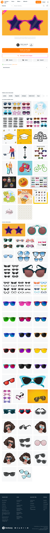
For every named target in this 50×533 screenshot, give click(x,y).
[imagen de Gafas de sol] (38, 396)
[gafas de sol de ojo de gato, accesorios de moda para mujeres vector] (34, 271)
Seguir (31, 45)
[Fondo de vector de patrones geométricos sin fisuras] (25, 211)
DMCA (17, 502)
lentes (4, 95)
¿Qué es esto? (14, 64)
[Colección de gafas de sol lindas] (40, 152)
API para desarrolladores (5, 510)
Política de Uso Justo (42, 530)
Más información (6, 66)
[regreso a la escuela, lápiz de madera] (25, 196)
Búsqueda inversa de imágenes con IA (6, 513)
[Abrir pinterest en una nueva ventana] (21, 527)
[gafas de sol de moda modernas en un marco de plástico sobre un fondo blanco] (8, 243)
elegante (17, 95)
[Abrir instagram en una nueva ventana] (17, 527)
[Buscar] (43, 6)
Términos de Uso (43, 528)
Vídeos (18, 1)
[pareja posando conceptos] (9, 167)
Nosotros (31, 504)
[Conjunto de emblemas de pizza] (9, 182)
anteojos (24, 95)
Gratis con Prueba (25, 50)
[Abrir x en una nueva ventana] (25, 527)
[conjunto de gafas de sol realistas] (36, 121)
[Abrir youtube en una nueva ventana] (27, 527)
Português (44, 503)
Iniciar (44, 2)
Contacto (31, 502)
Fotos (12, 1)
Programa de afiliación (19, 505)
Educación (4, 507)
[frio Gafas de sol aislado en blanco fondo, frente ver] (9, 303)
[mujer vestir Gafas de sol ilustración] (9, 426)
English (44, 499)
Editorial (25, 1)
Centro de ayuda (31, 500)
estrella (10, 95)
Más (5, 2)
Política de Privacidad (43, 529)
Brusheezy (4, 499)
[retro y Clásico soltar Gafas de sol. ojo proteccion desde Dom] (9, 411)
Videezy (3, 503)
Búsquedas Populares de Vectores (19, 509)
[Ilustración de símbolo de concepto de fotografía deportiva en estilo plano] (25, 167)
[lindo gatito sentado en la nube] (40, 107)
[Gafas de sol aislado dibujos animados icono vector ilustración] (9, 381)
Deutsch (44, 505)
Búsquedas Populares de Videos (19, 517)
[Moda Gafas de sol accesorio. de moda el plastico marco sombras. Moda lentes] (11, 271)
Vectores (6, 1)
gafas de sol (31, 95)
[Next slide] (45, 95)
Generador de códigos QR (5, 520)
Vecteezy (4, 501)
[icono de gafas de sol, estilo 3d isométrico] (19, 396)
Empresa (4, 505)
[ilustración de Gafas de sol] (40, 411)
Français (44, 507)
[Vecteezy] (2, 2)
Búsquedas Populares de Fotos (19, 513)
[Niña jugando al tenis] (9, 196)
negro (38, 95)
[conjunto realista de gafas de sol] (16, 107)
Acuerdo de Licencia (18, 500)
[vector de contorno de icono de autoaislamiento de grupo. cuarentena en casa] (40, 135)
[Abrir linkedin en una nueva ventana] (19, 527)
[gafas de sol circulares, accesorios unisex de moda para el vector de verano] (37, 229)
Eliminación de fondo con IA (5, 517)
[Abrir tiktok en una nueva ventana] (23, 527)
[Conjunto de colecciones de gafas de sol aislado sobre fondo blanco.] (39, 182)
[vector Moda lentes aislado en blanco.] (8, 256)
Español (44, 501)
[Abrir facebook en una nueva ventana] (15, 527)
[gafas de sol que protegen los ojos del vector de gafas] (32, 381)
